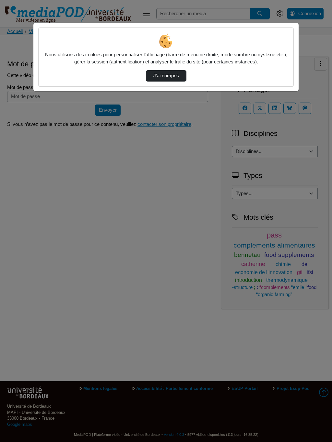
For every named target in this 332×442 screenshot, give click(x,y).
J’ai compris (166, 75)
